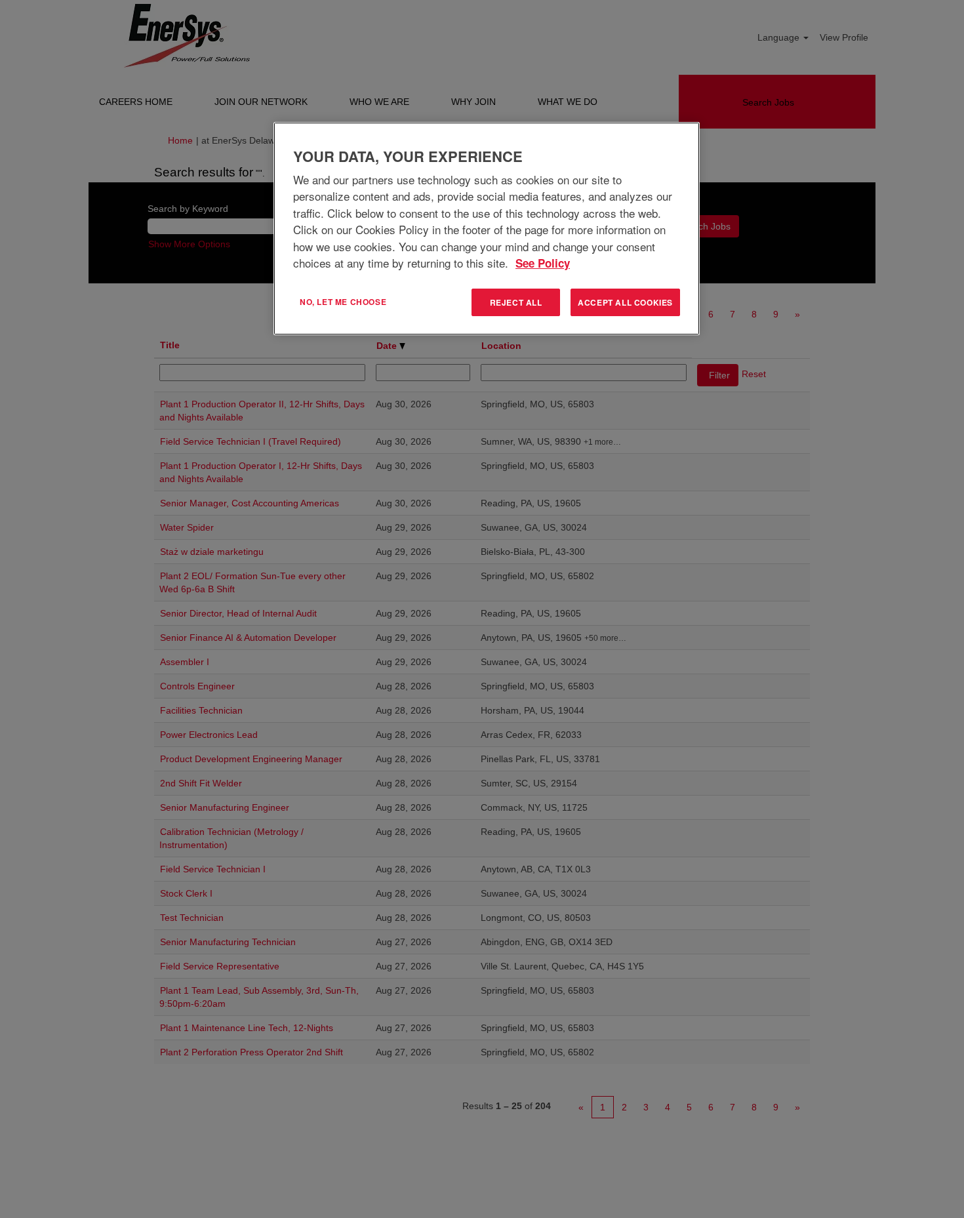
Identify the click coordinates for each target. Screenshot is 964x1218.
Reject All (516, 302)
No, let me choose (343, 302)
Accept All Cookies (625, 302)
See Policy (542, 263)
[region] (486, 229)
